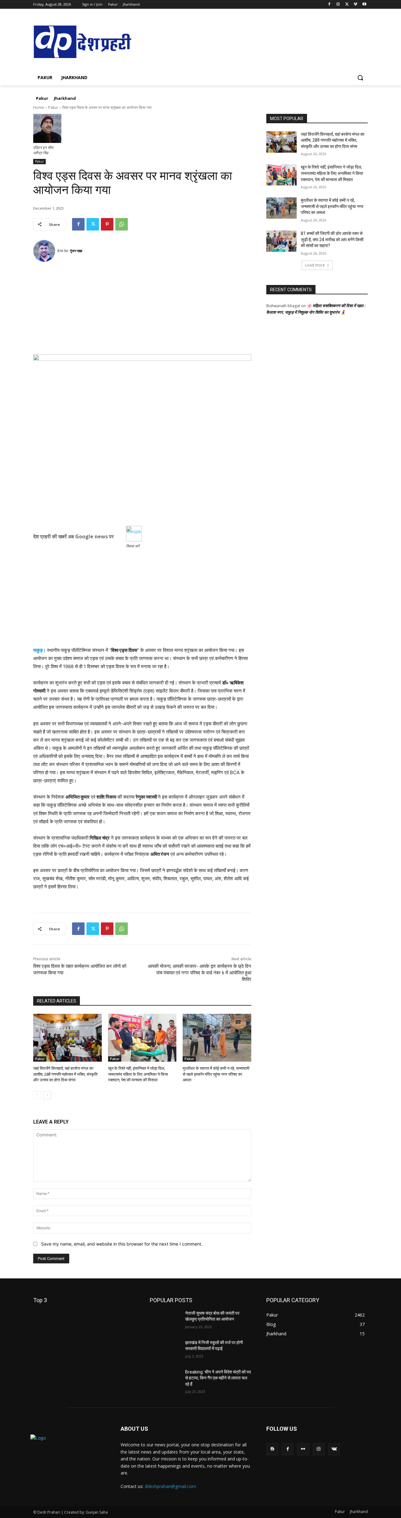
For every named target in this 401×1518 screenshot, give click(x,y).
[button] (360, 77)
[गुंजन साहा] (45, 251)
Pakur (53, 107)
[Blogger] (272, 1449)
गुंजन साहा (76, 250)
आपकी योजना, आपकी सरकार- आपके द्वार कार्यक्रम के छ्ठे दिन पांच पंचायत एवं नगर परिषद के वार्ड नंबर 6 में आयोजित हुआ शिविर (199, 972)
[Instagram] (338, 4)
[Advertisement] (142, 310)
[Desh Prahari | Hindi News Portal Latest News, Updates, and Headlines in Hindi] (83, 42)
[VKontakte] (334, 1449)
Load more (315, 265)
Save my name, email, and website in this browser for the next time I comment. (121, 1243)
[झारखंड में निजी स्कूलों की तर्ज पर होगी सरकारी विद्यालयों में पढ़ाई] (165, 1350)
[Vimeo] (355, 4)
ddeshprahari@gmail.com (170, 1486)
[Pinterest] (107, 224)
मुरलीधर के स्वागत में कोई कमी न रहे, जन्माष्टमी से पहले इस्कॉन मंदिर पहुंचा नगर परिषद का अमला (216, 1074)
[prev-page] (37, 1095)
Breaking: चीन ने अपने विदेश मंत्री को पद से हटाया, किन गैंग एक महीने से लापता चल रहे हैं (218, 1378)
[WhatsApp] (121, 224)
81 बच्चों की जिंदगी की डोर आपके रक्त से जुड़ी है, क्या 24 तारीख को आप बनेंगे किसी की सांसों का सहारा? (332, 239)
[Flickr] (303, 1449)
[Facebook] (329, 4)
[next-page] (47, 1095)
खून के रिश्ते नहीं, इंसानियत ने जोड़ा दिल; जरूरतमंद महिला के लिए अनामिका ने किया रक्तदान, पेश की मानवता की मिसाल (138, 1074)
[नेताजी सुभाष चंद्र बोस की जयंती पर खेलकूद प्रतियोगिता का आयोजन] (165, 1321)
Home (38, 107)
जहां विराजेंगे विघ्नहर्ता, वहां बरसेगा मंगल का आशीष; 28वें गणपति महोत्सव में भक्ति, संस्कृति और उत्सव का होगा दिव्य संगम (65, 1074)
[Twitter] (347, 4)
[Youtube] (364, 4)
